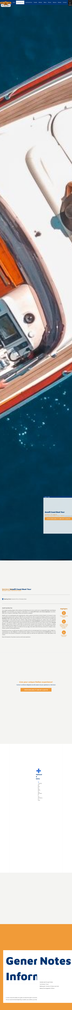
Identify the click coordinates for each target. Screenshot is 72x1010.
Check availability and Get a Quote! (36, 690)
